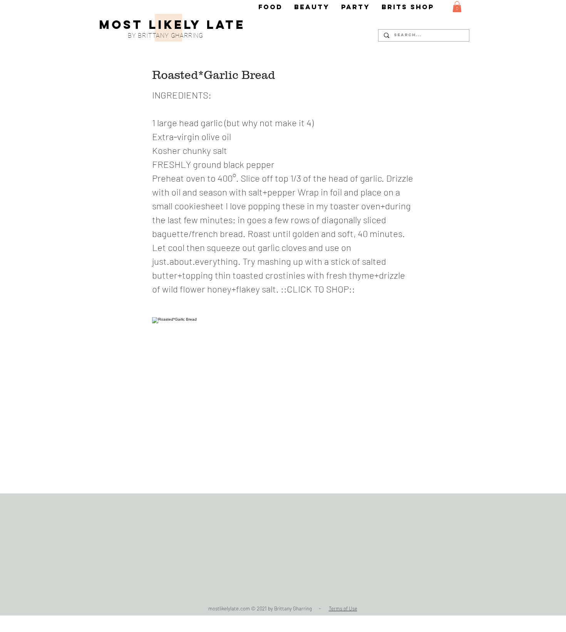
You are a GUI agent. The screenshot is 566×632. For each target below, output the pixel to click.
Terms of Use (343, 608)
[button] (457, 6)
